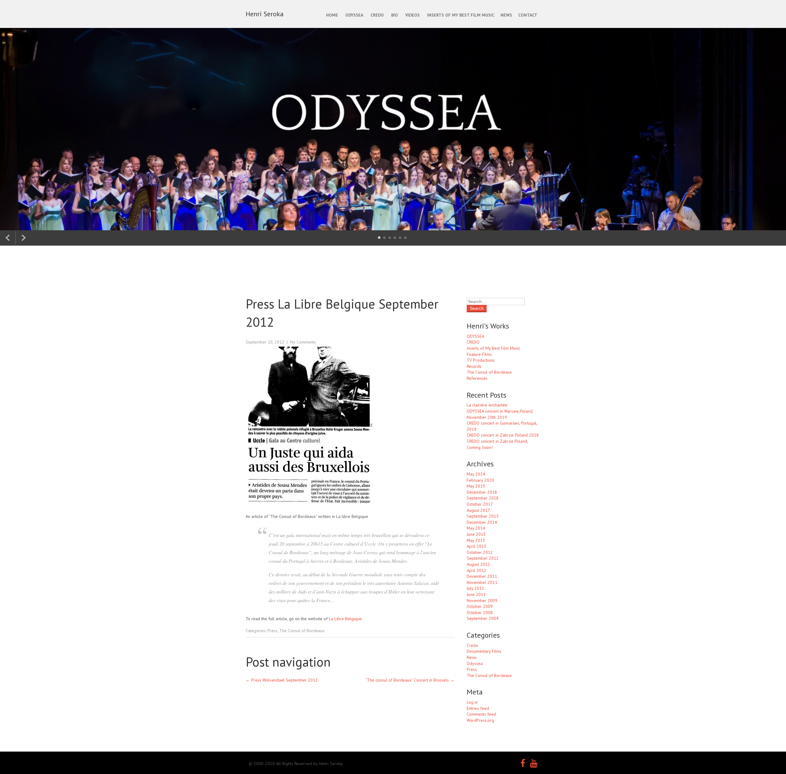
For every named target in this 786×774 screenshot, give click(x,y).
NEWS (506, 15)
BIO (394, 15)
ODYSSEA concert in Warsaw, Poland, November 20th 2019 (500, 414)
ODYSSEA (354, 15)
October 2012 (480, 552)
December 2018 (482, 492)
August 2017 (478, 510)
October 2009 (480, 606)
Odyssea (475, 663)
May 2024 (476, 474)
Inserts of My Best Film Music (493, 348)
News (472, 657)
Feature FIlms (479, 354)
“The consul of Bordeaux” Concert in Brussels (409, 680)
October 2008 (480, 612)
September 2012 (483, 558)
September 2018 (483, 498)
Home (332, 15)
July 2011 (475, 588)
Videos (412, 15)
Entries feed (478, 708)
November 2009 (482, 600)
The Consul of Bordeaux (302, 630)
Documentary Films (484, 651)
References (477, 378)
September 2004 (483, 618)
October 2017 (480, 504)
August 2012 (478, 564)
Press (272, 630)
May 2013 (476, 540)
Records (474, 366)
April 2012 (476, 570)
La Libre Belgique (345, 618)
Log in (472, 702)
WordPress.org (480, 720)
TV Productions (481, 360)
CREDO (377, 15)
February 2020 (480, 480)
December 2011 (482, 576)
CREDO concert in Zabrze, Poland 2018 (503, 435)
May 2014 (476, 528)
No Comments (303, 342)
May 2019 (476, 486)
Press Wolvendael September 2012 (282, 680)
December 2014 (482, 522)
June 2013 (476, 534)
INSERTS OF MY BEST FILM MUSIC (460, 15)
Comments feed (481, 714)
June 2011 (476, 594)
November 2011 (482, 582)
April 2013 (476, 546)
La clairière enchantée (487, 405)
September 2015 (483, 516)
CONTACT (527, 15)
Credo (472, 645)
